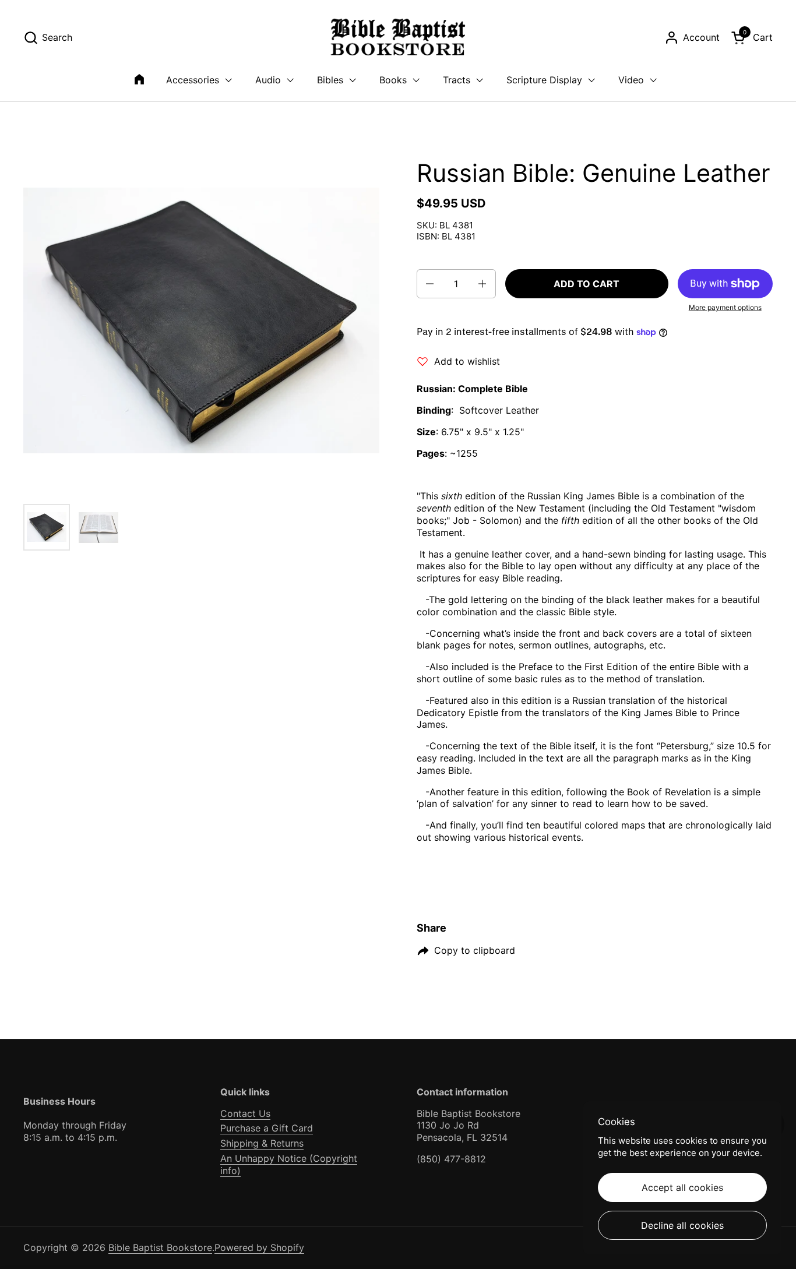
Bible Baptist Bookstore (160, 1247)
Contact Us (245, 1113)
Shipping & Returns (262, 1143)
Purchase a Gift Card (266, 1128)
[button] (47, 37)
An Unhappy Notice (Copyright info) (288, 1164)
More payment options (725, 307)
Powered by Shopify (259, 1247)
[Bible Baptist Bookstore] (398, 37)
